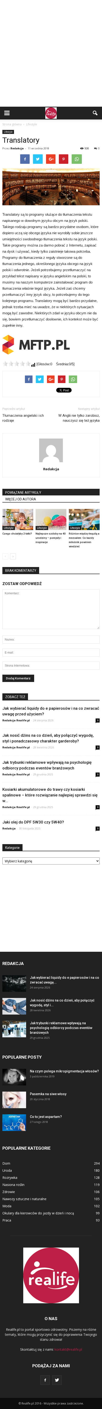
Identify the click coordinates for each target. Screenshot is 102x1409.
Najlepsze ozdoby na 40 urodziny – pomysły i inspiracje (50, 538)
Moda (6, 1206)
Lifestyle (8, 131)
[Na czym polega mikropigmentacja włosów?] (14, 1077)
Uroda (7, 1170)
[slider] (16, 363)
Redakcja (17, 148)
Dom (6, 1163)
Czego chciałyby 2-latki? (17, 533)
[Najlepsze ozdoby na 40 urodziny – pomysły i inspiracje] (51, 519)
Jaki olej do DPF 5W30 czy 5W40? (33, 822)
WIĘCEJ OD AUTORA (20, 499)
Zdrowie (8, 1191)
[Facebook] (45, 1380)
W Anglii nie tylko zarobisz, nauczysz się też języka (79, 418)
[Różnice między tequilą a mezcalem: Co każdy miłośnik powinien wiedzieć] (84, 519)
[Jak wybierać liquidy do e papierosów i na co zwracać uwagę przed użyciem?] (14, 983)
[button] (95, 113)
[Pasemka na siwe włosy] (14, 1100)
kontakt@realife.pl (68, 1349)
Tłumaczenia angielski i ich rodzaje (23, 418)
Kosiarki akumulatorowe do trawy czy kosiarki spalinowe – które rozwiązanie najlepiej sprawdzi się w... (49, 795)
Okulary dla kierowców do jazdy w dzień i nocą (38, 1213)
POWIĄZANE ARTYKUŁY (23, 492)
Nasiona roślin (13, 1184)
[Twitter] (57, 1380)
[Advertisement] (51, 53)
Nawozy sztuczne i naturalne (24, 1199)
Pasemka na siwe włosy (48, 1094)
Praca (6, 1220)
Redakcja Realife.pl (16, 720)
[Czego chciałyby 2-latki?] (17, 519)
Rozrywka (9, 1177)
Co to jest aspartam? (46, 1117)
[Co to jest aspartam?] (14, 1122)
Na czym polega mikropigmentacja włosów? (64, 1071)
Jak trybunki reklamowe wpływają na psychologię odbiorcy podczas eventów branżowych (61, 1027)
